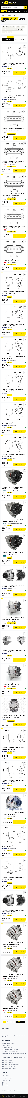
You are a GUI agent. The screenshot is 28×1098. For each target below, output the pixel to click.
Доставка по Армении (7, 1062)
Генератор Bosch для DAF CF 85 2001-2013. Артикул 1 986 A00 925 (13, 129)
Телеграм (6, 1083)
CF (13, 26)
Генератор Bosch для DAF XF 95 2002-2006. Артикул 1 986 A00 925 (13, 194)
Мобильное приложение (8, 1043)
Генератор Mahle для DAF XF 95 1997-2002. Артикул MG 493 (13, 390)
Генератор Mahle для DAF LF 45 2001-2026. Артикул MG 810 (13, 781)
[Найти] (25, 7)
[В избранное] (24, 46)
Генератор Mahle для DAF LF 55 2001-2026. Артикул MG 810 (13, 748)
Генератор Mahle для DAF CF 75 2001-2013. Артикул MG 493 (13, 324)
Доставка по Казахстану (8, 1066)
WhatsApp (6, 1085)
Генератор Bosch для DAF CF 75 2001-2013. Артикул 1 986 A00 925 (13, 161)
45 (3, 26)
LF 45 (12, 29)
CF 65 (18, 26)
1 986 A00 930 (11, 231)
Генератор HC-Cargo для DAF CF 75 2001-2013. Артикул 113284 (12, 553)
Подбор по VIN (18, 11)
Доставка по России (7, 1060)
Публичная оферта (7, 1047)
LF (8, 29)
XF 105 (4, 32)
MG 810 (9, 753)
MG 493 (9, 297)
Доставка (10, 11)
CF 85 (4, 29)
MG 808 (9, 590)
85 (7, 26)
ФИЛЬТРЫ (7, 39)
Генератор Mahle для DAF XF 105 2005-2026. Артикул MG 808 (13, 910)
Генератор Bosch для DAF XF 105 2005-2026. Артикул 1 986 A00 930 (13, 227)
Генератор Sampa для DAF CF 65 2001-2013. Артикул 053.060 (13, 813)
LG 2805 (10, 948)
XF (21, 29)
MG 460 (9, 655)
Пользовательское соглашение (10, 1049)
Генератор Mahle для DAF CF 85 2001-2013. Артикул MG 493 (13, 292)
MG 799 (9, 68)
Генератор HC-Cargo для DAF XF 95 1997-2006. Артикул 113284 (12, 488)
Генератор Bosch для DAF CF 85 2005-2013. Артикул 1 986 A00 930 (13, 259)
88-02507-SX (11, 721)
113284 (9, 492)
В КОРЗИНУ (20, 73)
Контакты (4, 1033)
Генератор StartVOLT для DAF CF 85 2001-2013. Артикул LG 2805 (12, 1007)
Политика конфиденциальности (10, 1051)
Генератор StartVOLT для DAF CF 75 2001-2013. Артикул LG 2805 (12, 975)
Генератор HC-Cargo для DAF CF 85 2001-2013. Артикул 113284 (12, 520)
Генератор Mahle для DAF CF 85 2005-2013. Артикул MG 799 (13, 96)
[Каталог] (2, 2)
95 (10, 26)
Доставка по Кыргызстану (9, 1068)
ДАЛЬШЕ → (20, 1021)
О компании (5, 1030)
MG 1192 (10, 883)
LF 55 (17, 29)
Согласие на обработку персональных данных (14, 1053)
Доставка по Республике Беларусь (11, 1064)
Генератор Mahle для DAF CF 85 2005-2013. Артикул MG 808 (13, 585)
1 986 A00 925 (11, 134)
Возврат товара (6, 1045)
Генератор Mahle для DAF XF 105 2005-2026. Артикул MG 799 (13, 64)
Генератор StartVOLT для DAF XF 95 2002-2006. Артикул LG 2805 (12, 943)
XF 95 (10, 32)
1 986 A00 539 (11, 623)
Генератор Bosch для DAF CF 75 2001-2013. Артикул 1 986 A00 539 (13, 683)
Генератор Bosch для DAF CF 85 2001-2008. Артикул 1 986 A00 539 (13, 618)
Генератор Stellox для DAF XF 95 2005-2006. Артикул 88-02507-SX (13, 716)
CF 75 (23, 26)
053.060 (10, 818)
